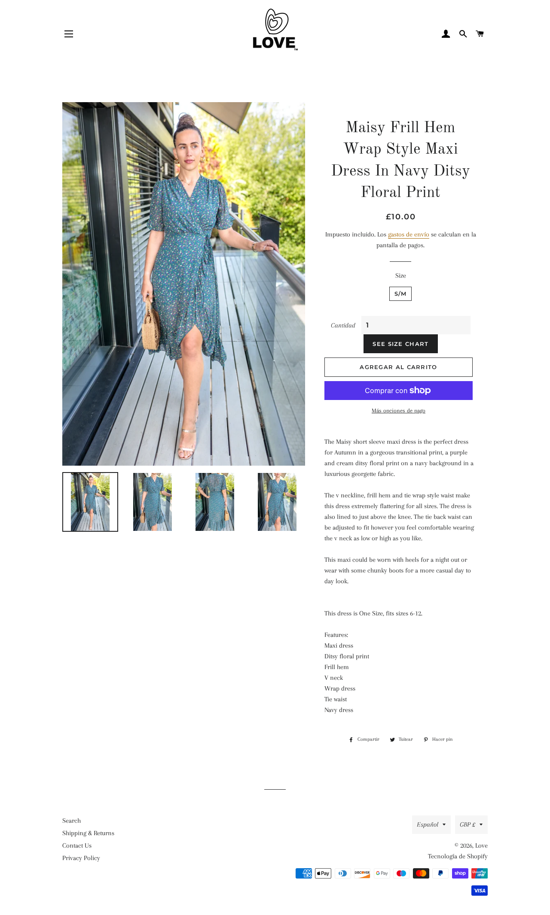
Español (427, 824)
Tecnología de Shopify (458, 856)
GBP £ (467, 824)
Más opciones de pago (398, 410)
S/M (400, 293)
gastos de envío (408, 234)
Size (400, 275)
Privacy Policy (81, 858)
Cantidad (343, 325)
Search (71, 820)
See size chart (400, 343)
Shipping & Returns (88, 833)
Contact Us (77, 845)
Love (481, 845)
